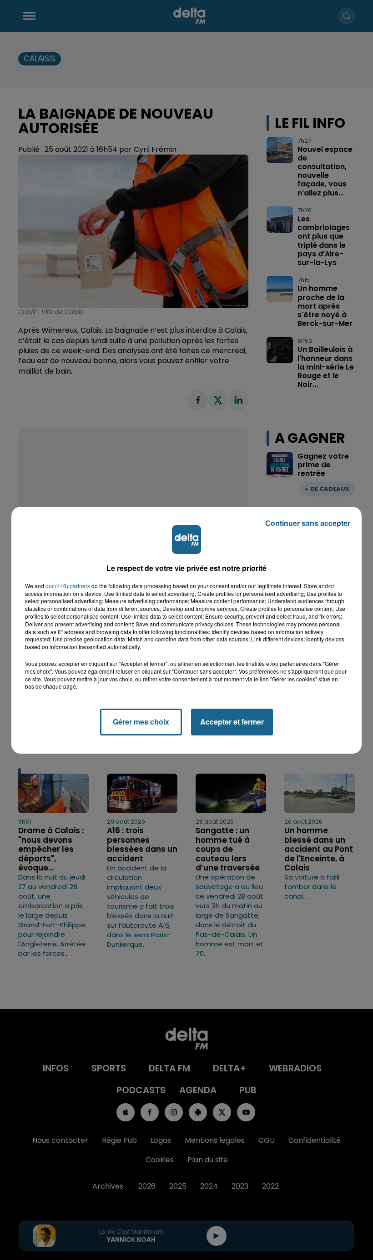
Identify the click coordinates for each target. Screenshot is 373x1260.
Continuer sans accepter (307, 523)
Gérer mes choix (141, 721)
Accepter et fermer (232, 721)
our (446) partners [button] (67, 586)
